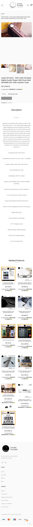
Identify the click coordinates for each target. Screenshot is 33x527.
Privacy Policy (4, 507)
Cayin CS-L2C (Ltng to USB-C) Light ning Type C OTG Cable (8, 372)
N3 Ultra (4, 94)
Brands (3, 478)
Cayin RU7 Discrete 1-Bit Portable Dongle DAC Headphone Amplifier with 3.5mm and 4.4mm (8, 312)
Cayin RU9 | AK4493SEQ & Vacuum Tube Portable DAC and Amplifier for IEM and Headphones (24, 341)
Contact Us (4, 494)
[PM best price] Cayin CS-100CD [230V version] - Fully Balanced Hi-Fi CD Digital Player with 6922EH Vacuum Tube (25, 400)
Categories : (4, 102)
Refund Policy (4, 500)
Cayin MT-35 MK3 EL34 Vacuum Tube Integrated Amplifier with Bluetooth (8, 395)
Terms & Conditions (6, 503)
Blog (2, 481)
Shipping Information (6, 497)
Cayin (10, 102)
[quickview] (11, 279)
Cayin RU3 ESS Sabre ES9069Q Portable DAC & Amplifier (8, 283)
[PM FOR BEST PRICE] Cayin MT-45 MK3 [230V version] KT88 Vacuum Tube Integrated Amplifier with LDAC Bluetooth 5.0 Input (8, 427)
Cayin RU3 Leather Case (8, 340)
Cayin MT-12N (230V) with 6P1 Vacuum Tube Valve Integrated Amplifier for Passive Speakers (25, 372)
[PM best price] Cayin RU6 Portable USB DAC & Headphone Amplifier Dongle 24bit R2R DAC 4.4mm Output (25, 312)
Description (16, 110)
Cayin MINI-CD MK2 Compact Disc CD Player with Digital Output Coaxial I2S (25, 283)
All (8, 102)
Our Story (3, 475)
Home (2, 14)
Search (3, 491)
